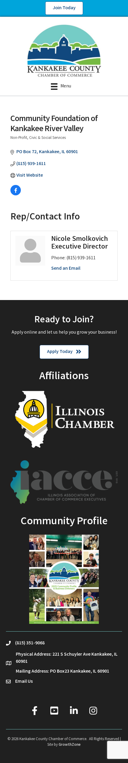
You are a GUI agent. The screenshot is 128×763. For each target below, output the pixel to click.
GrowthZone (70, 745)
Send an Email (65, 268)
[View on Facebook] (15, 194)
